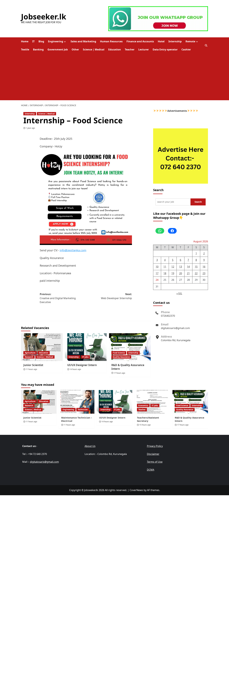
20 (180, 273)
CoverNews (136, 490)
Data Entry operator (165, 49)
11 (164, 266)
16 (204, 266)
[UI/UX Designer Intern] (86, 347)
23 (204, 273)
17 (157, 273)
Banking (38, 49)
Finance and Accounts (140, 41)
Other (75, 49)
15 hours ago (145, 424)
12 (172, 266)
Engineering (55, 41)
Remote (190, 41)
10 (157, 266)
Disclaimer (153, 454)
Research (29, 357)
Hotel (161, 41)
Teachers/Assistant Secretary (148, 419)
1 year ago (30, 128)
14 (188, 266)
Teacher (129, 49)
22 (196, 273)
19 (172, 273)
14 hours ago (75, 369)
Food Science (119, 352)
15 (196, 266)
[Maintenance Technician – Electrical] (76, 402)
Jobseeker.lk (43, 17)
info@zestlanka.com (73, 250)
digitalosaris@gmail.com (175, 328)
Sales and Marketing (83, 41)
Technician (83, 409)
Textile (25, 49)
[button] (206, 45)
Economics (143, 405)
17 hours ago (119, 373)
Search (158, 190)
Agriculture (30, 352)
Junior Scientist (33, 365)
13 (180, 266)
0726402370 (168, 315)
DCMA (150, 469)
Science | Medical (93, 49)
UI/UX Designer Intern (82, 365)
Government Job (58, 49)
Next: (116, 296)
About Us (90, 446)
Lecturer (143, 49)
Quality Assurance (121, 357)
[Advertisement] (114, 77)
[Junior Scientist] (42, 347)
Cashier (186, 49)
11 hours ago (31, 369)
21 (188, 273)
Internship (175, 41)
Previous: (58, 298)
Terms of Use (154, 461)
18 (164, 273)
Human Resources (111, 41)
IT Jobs (85, 357)
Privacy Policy (155, 446)
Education (114, 49)
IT (33, 41)
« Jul (179, 293)
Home (24, 41)
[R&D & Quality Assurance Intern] (130, 347)
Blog (41, 41)
